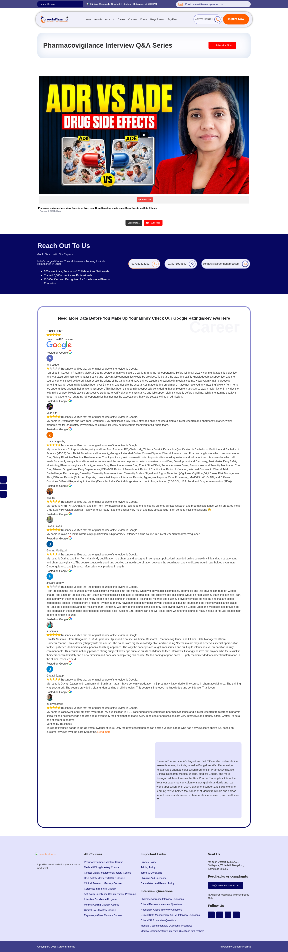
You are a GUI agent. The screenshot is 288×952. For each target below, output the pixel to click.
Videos (143, 19)
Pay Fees (172, 19)
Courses (132, 19)
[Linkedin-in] (228, 915)
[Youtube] (211, 915)
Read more (103, 731)
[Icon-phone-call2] (3, 479)
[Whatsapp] (3, 494)
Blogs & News (157, 19)
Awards (98, 19)
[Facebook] (236, 915)
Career (121, 19)
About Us (109, 19)
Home (88, 19)
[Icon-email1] (3, 486)
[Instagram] (219, 915)
